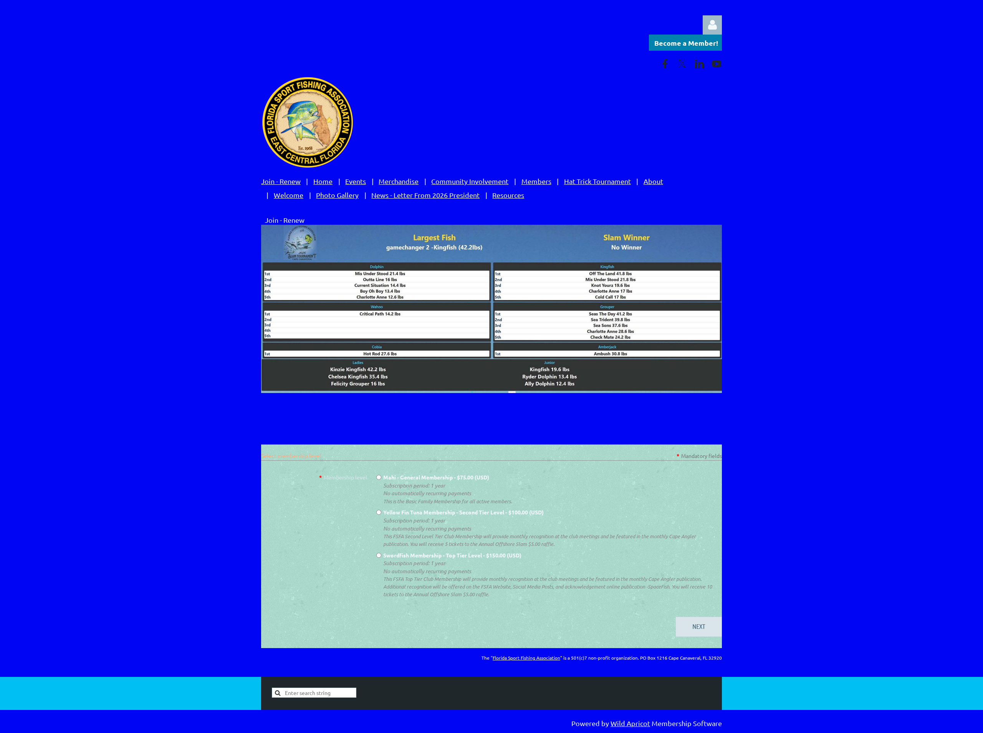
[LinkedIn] (699, 63)
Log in (712, 25)
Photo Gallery (337, 195)
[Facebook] (664, 63)
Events (355, 181)
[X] (682, 63)
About (653, 181)
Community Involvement (469, 181)
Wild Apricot (630, 723)
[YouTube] (716, 63)
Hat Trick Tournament (597, 181)
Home (323, 181)
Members (536, 181)
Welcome (288, 195)
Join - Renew (281, 181)
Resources (508, 195)
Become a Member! (686, 42)
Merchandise (399, 181)
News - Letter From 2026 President (425, 195)
